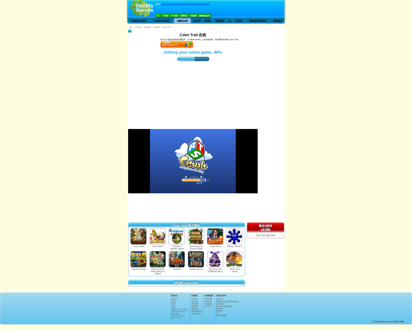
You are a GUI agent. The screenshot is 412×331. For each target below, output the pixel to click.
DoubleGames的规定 (224, 306)
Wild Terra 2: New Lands (178, 316)
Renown (174, 299)
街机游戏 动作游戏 (138, 21)
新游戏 (174, 295)
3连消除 (207, 21)
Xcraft (173, 301)
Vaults (173, 307)
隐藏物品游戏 (204, 16)
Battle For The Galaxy (179, 309)
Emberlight (175, 313)
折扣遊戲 (208, 304)
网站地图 (219, 309)
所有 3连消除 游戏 (265, 235)
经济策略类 (277, 21)
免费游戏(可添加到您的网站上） (228, 301)
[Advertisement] (193, 92)
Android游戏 (196, 313)
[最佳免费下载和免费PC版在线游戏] (141, 9)
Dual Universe (176, 318)
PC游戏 (165, 16)
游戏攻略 (208, 301)
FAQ (217, 313)
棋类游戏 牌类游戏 (162, 21)
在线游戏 (193, 16)
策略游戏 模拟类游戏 (257, 21)
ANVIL (173, 303)
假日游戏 (196, 21)
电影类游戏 (219, 21)
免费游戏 (183, 16)
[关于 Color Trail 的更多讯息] (129, 29)
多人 (158, 16)
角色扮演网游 (196, 311)
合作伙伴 (219, 299)
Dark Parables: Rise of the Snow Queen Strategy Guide (185, 4)
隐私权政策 (220, 304)
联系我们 (219, 311)
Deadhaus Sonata (178, 311)
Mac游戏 (174, 16)
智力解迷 (238, 21)
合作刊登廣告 (221, 315)
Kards (173, 305)
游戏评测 (208, 299)
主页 (130, 27)
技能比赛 (194, 309)
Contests (208, 306)
